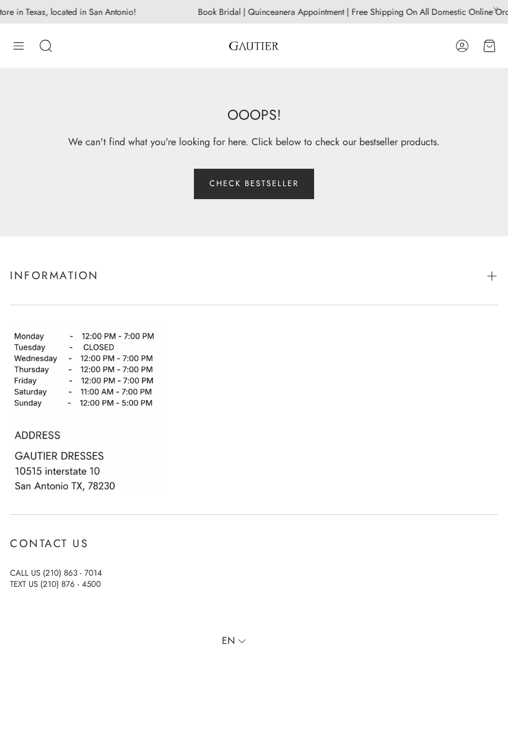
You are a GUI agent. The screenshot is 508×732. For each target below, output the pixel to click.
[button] (18, 46)
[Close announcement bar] (495, 9)
